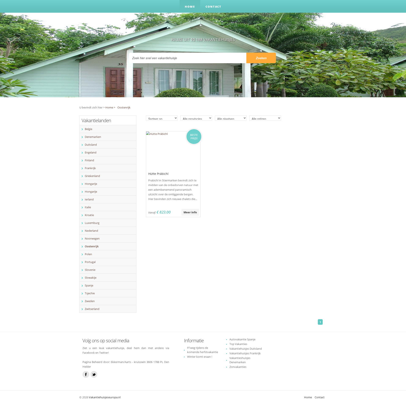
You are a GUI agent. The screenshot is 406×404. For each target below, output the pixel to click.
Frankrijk (90, 168)
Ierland (89, 199)
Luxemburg (92, 223)
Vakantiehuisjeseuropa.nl (105, 397)
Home (190, 6)
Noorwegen (92, 238)
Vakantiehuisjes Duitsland (245, 349)
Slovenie (90, 270)
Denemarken (93, 137)
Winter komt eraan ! (199, 357)
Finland (89, 160)
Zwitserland (92, 309)
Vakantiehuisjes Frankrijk (245, 353)
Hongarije (91, 184)
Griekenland (92, 176)
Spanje (89, 285)
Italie (88, 207)
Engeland (90, 152)
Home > (110, 107)
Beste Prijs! (194, 136)
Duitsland (91, 145)
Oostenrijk (123, 107)
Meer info (190, 212)
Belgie (88, 129)
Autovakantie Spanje (242, 339)
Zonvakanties (237, 367)
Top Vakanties (238, 344)
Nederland (91, 231)
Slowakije (90, 277)
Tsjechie (90, 293)
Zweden (90, 301)
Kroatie (89, 215)
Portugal (90, 262)
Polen (88, 254)
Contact (213, 6)
